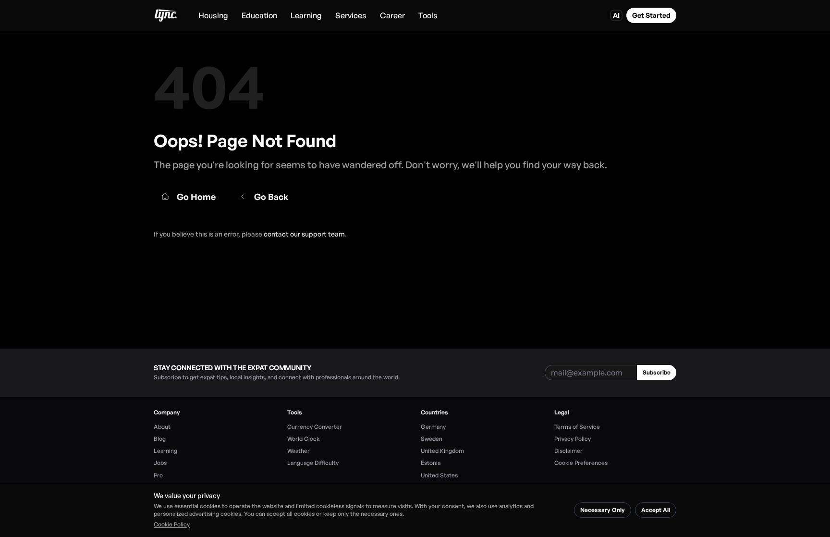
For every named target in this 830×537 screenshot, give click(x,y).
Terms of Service (577, 426)
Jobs (160, 462)
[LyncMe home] (165, 15)
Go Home (196, 196)
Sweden (431, 438)
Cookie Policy (172, 524)
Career (392, 15)
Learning (306, 15)
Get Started (651, 15)
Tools (428, 15)
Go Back (271, 196)
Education (259, 15)
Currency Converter (314, 426)
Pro (158, 475)
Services (350, 15)
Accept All (655, 509)
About (162, 426)
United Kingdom (442, 450)
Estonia (430, 462)
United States (439, 475)
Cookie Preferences (581, 462)
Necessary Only (602, 509)
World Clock (303, 438)
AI (616, 15)
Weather (298, 450)
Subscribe (657, 372)
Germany (433, 426)
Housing (213, 15)
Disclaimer (568, 450)
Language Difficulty (313, 462)
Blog (160, 438)
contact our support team (304, 234)
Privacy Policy (572, 438)
